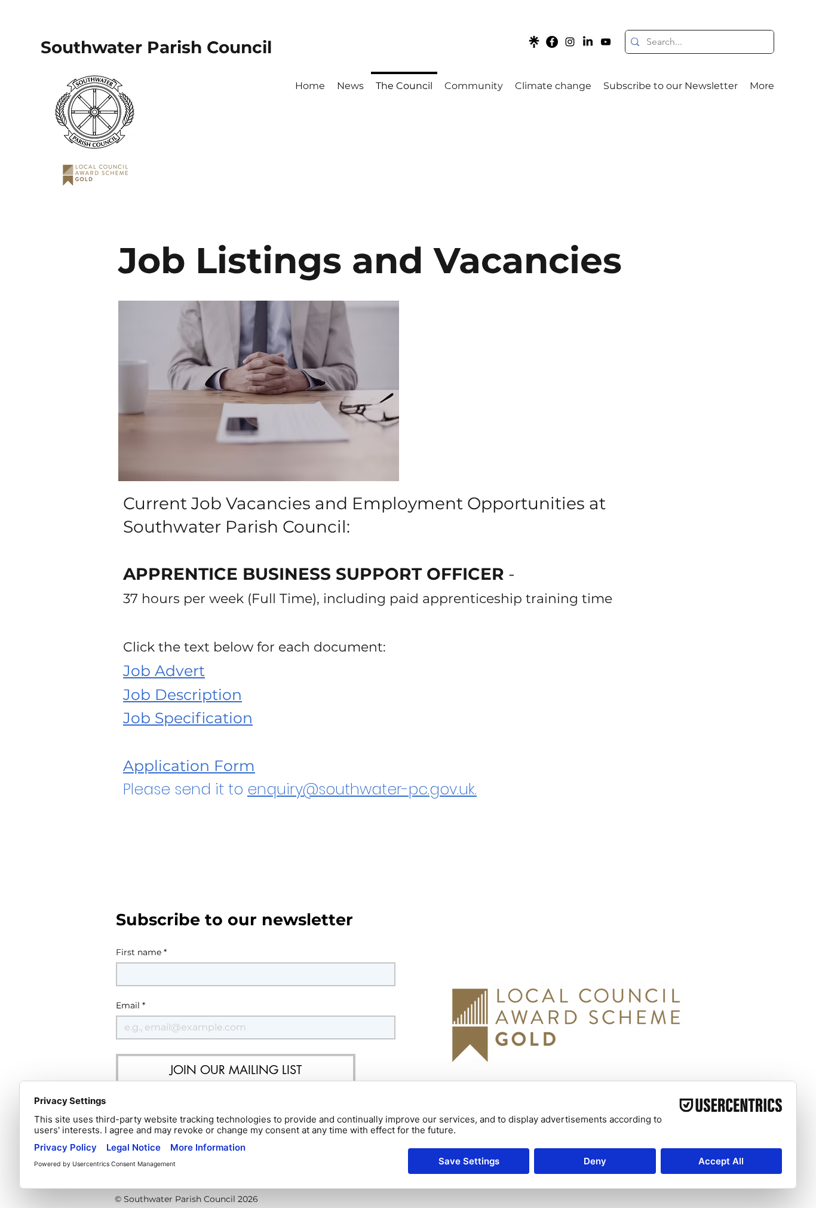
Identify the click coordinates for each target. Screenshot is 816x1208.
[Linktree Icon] (534, 42)
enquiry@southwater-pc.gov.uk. (362, 789)
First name (141, 952)
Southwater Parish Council (156, 47)
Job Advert (164, 671)
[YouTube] (606, 42)
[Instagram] (570, 42)
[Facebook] (552, 42)
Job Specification (188, 718)
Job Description (182, 695)
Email (130, 1006)
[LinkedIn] (588, 42)
